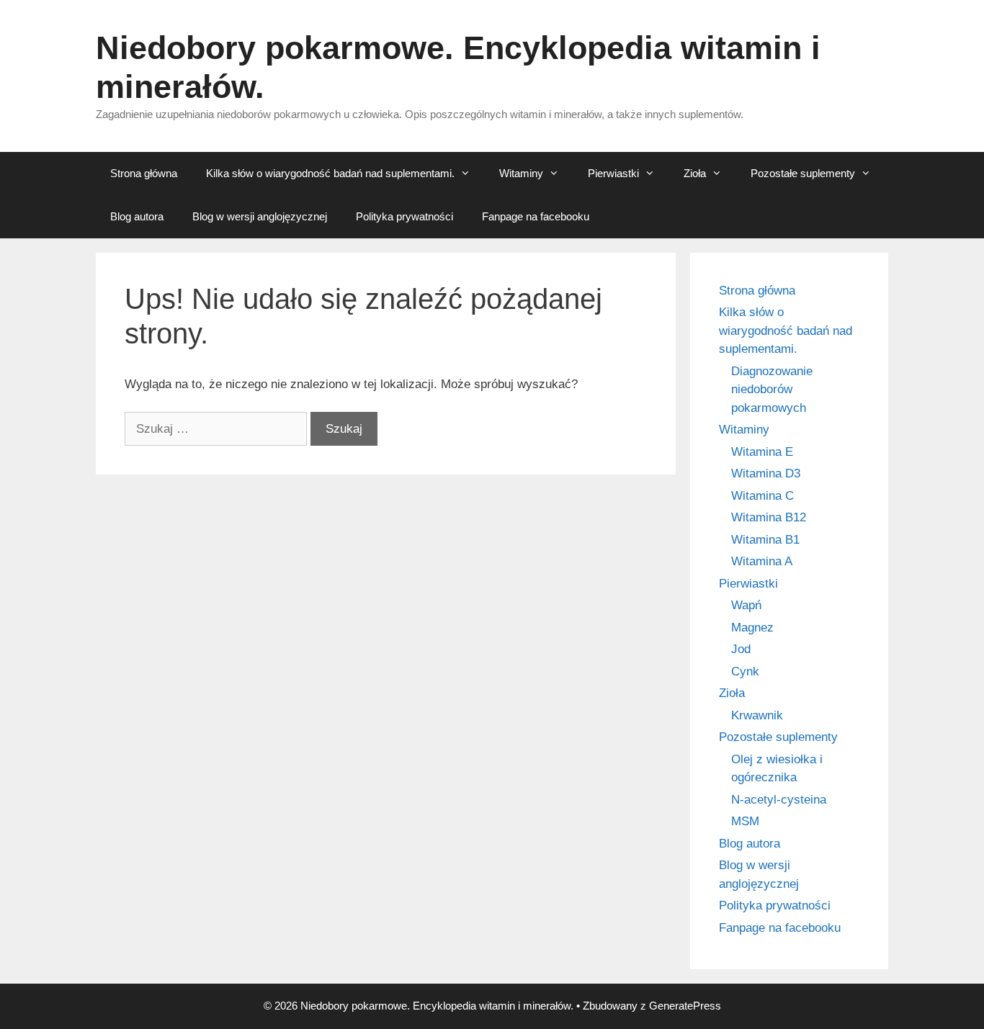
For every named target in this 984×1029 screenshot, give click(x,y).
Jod (741, 649)
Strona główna (143, 173)
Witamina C (762, 496)
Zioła (695, 173)
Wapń (746, 605)
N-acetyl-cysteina (778, 799)
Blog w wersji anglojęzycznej (259, 216)
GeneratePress (685, 1005)
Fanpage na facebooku (535, 216)
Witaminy (521, 173)
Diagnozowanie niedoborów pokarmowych (772, 389)
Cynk (745, 671)
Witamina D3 (765, 473)
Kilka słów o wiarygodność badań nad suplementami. (330, 173)
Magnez (752, 627)
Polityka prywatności (404, 216)
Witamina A (761, 561)
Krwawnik (757, 715)
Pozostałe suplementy (803, 173)
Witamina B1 (765, 540)
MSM (745, 821)
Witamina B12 (768, 517)
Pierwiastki (613, 173)
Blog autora (137, 216)
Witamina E (762, 452)
